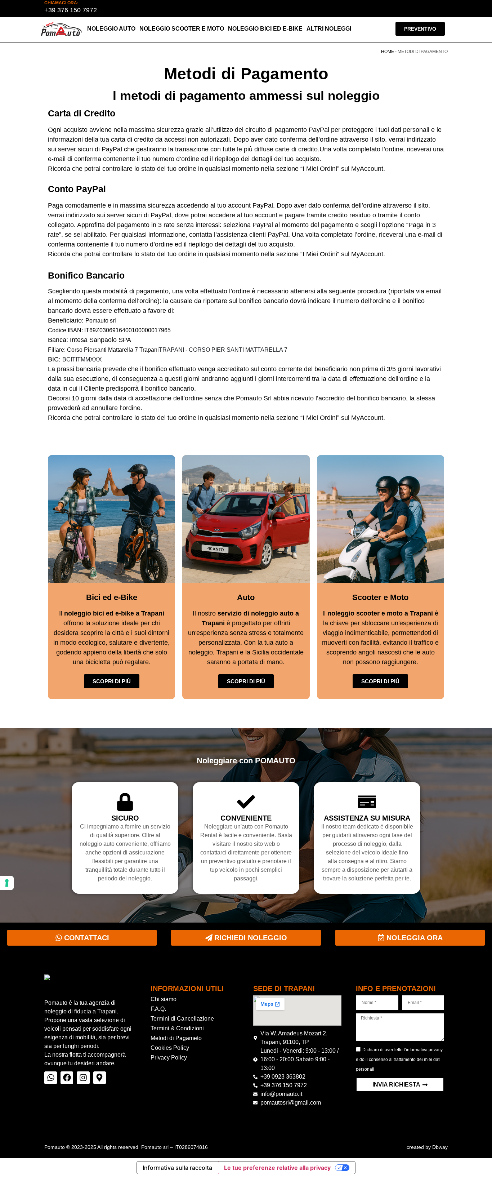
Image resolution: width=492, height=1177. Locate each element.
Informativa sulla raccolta (177, 1167)
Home (387, 51)
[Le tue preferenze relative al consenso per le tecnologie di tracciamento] (7, 883)
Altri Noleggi (329, 29)
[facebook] (67, 1077)
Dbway (440, 1147)
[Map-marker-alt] (99, 1077)
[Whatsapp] (50, 1077)
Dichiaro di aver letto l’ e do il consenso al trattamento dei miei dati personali (399, 1060)
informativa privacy (424, 1050)
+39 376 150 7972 (70, 10)
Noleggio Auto (111, 29)
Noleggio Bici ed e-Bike (265, 29)
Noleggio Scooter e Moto (181, 29)
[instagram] (83, 1077)
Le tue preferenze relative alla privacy (277, 1167)
